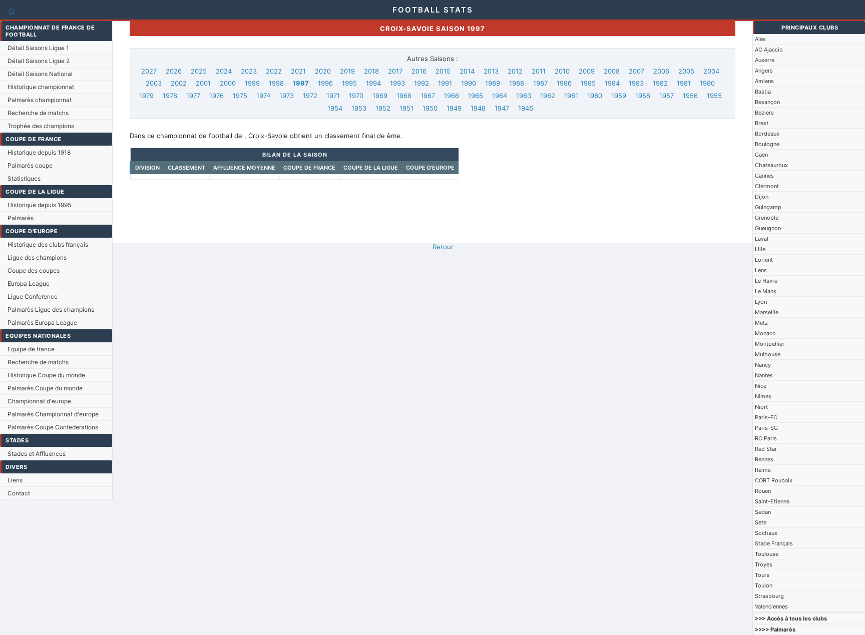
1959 (618, 96)
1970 (356, 96)
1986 (564, 83)
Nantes (764, 375)
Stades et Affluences (37, 453)
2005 (686, 71)
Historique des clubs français (48, 244)
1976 (216, 96)
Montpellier (769, 343)
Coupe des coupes (34, 270)
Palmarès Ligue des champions (51, 309)
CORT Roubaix (773, 480)
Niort (761, 406)
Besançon (767, 102)
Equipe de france (31, 349)
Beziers (764, 112)
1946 (525, 108)
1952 (382, 108)
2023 (249, 71)
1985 (588, 83)
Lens (761, 270)
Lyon (761, 301)
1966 (451, 96)
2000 (228, 83)
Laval (761, 238)
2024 (224, 71)
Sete (760, 522)
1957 (666, 96)
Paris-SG (766, 427)
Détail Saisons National (40, 74)
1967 (427, 96)
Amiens (764, 81)
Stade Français (774, 543)
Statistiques (24, 178)
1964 (499, 96)
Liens (15, 480)
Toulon (763, 585)
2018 (371, 71)
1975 (240, 96)
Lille (760, 249)
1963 (523, 96)
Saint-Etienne (772, 501)
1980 (707, 83)
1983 (636, 83)
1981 (684, 83)
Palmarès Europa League (42, 322)
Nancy (763, 364)
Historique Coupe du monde (46, 375)
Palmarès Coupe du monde (45, 388)
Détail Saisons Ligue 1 (38, 48)
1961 (571, 96)
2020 (323, 71)
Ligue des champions (37, 257)
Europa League (29, 283)
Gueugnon (768, 228)
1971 (333, 96)
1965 (475, 96)
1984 (612, 83)
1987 (540, 83)
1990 (468, 83)
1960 (594, 96)
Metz (761, 322)
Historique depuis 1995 (39, 205)
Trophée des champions (41, 126)
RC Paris (766, 438)
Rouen (763, 490)
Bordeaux (767, 133)
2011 (539, 71)
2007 (636, 71)
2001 (203, 83)
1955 (714, 96)
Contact (19, 493)
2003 (154, 83)
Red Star (766, 448)
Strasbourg (769, 595)
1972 (310, 96)
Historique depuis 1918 (39, 152)
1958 (642, 96)
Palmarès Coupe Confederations (53, 427)
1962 (547, 96)
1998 (276, 83)
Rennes (764, 459)
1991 (445, 83)
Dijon (761, 196)
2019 (347, 71)
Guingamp (768, 207)
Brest (761, 123)
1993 (397, 83)
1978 (170, 96)
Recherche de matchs (38, 113)
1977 (193, 96)
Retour (443, 247)
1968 (403, 96)
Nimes (763, 396)
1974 (263, 96)
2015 (443, 71)
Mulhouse (767, 354)
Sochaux (766, 532)
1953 (358, 108)
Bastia (763, 91)
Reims (763, 469)
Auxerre (764, 60)
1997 (301, 83)
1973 (286, 96)
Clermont (767, 186)
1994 (373, 83)
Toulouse (766, 553)
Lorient (764, 259)
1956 (690, 96)
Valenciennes (771, 606)
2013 (491, 71)
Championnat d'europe (39, 401)
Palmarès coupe (30, 165)
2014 (467, 71)
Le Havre (766, 280)
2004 (711, 71)
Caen (761, 154)
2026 (174, 71)
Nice (760, 385)
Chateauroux (771, 165)
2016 (418, 71)
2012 (515, 71)
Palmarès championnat (40, 100)
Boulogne (767, 144)
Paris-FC (766, 417)
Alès (760, 39)
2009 (587, 71)
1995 (349, 83)
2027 (149, 71)
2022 (274, 71)
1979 (146, 96)
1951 (406, 108)
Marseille (766, 312)
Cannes (764, 175)
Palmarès (21, 218)
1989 (492, 83)
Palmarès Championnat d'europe (53, 414)
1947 (502, 108)
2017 (395, 71)
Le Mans (765, 291)
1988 (516, 83)
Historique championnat (41, 87)
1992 (421, 83)
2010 (562, 71)
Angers (764, 70)
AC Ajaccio (769, 49)
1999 (252, 83)
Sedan (763, 511)
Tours (762, 574)
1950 (430, 108)
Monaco (765, 333)
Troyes (763, 564)
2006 (661, 71)
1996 (325, 83)
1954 (334, 108)
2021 (298, 71)
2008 (612, 71)
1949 (454, 108)
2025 (199, 71)
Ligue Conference (33, 296)
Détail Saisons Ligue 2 (39, 61)
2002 (179, 83)
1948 (478, 108)
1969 (379, 96)
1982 (660, 83)
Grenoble (766, 217)
